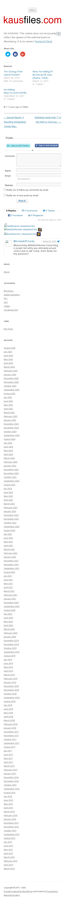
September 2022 (11, 526)
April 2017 (8, 762)
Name (8, 170)
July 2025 (8, 397)
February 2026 (10, 370)
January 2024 (10, 465)
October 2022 (10, 522)
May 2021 (8, 583)
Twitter (7, 306)
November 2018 (11, 689)
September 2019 (11, 651)
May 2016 (8, 804)
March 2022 (9, 549)
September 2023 (11, 480)
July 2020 (8, 613)
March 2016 (9, 811)
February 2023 (10, 507)
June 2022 (8, 537)
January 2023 (10, 511)
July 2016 (8, 796)
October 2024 (10, 431)
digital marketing (12, 294)
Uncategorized (11, 309)
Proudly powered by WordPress (18, 891)
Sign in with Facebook (47, 145)
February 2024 (10, 461)
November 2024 (11, 427)
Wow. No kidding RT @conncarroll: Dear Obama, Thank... (42, 74)
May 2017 (8, 758)
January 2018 (10, 728)
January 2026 (10, 374)
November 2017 (11, 735)
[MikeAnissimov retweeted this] (40, 230)
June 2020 (8, 617)
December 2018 (11, 686)
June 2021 (8, 579)
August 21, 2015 (49, 241)
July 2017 (8, 750)
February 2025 (10, 416)
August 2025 (9, 393)
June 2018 (8, 708)
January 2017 (10, 773)
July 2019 (8, 659)
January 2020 (10, 636)
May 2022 (8, 541)
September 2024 (11, 435)
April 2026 (8, 363)
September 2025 (11, 389)
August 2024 (9, 439)
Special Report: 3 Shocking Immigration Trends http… (15, 122)
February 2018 (10, 724)
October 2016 (10, 785)
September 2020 (11, 606)
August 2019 (9, 655)
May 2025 (8, 404)
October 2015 (10, 830)
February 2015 (10, 861)
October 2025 (10, 385)
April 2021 (8, 587)
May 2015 (8, 849)
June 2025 (8, 401)
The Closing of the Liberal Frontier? (13, 73)
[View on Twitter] (58, 241)
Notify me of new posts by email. (22, 195)
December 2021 (11, 560)
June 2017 (8, 754)
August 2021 (9, 572)
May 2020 (8, 621)
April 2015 (8, 853)
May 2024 (8, 450)
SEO (6, 302)
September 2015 (11, 834)
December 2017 (11, 731)
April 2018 (8, 716)
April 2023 (8, 499)
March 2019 (9, 674)
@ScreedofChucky (24, 241)
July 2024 (8, 442)
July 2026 (8, 351)
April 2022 (8, 545)
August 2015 (9, 838)
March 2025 (9, 412)
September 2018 (11, 697)
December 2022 (11, 515)
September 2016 (11, 788)
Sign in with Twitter (18, 145)
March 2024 (9, 458)
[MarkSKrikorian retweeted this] (21, 229)
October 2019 (10, 648)
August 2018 (9, 701)
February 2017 (10, 769)
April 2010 (8, 864)
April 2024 (8, 454)
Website (9, 185)
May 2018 (8, 712)
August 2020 (9, 610)
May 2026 (8, 359)
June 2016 (8, 800)
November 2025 (11, 382)
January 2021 (10, 598)
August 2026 (9, 347)
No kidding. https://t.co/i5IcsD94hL (15, 91)
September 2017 (11, 743)
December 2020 (11, 602)
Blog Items (9, 290)
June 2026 (8, 355)
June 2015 (8, 845)
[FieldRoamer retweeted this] (19, 226)
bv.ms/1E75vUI (43, 41)
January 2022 (10, 556)
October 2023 (10, 477)
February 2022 (10, 553)
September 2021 (11, 568)
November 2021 (11, 564)
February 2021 (10, 594)
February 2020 (10, 632)
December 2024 (11, 423)
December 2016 (11, 777)
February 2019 (10, 678)
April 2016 (8, 807)
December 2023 (11, 469)
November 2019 (11, 644)
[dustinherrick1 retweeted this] (20, 234)
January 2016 (10, 819)
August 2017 (9, 747)
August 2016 (9, 792)
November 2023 (11, 473)
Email (7, 175)
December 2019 (11, 640)
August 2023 (9, 484)
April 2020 (8, 625)
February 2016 (10, 815)
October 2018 (10, 693)
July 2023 (8, 488)
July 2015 (8, 842)
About (6, 271)
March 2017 (9, 766)
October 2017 (10, 739)
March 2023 (9, 503)
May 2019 (8, 667)
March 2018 (9, 720)
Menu (32, 10)
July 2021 (8, 575)
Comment (10, 156)
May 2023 (8, 496)
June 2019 (8, 663)
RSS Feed (8, 328)
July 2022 (8, 534)
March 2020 (9, 629)
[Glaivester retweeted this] (38, 234)
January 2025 (10, 420)
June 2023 (8, 492)
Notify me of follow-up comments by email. (27, 190)
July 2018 (8, 705)
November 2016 (11, 781)
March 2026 (9, 366)
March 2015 (9, 857)
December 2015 (11, 823)
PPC (6, 298)
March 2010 (9, 868)
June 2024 (8, 446)
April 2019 (8, 670)
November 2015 (11, 826)
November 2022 (11, 518)
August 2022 (9, 530)
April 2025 (8, 408)
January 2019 (10, 682)
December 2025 (11, 378)
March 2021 (9, 591)
